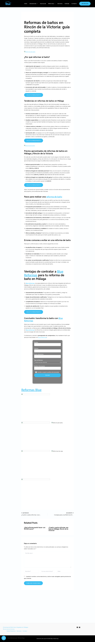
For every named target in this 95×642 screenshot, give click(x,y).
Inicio (25, 3)
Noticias (67, 3)
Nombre (36, 342)
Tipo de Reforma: (38, 360)
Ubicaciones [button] (32, 3)
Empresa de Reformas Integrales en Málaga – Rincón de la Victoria (16, 628)
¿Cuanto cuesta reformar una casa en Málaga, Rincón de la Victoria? (58, 529)
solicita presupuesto (34, 95)
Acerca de (43, 3)
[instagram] (79, 627)
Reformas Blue (31, 390)
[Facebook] (77, 627)
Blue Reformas (30, 283)
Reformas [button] (51, 3)
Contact (25, 631)
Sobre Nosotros (11, 631)
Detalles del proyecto (39, 366)
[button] (37, 3)
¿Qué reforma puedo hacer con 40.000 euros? (34, 528)
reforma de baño (54, 196)
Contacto (74, 3)
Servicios (59, 3)
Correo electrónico (39, 354)
